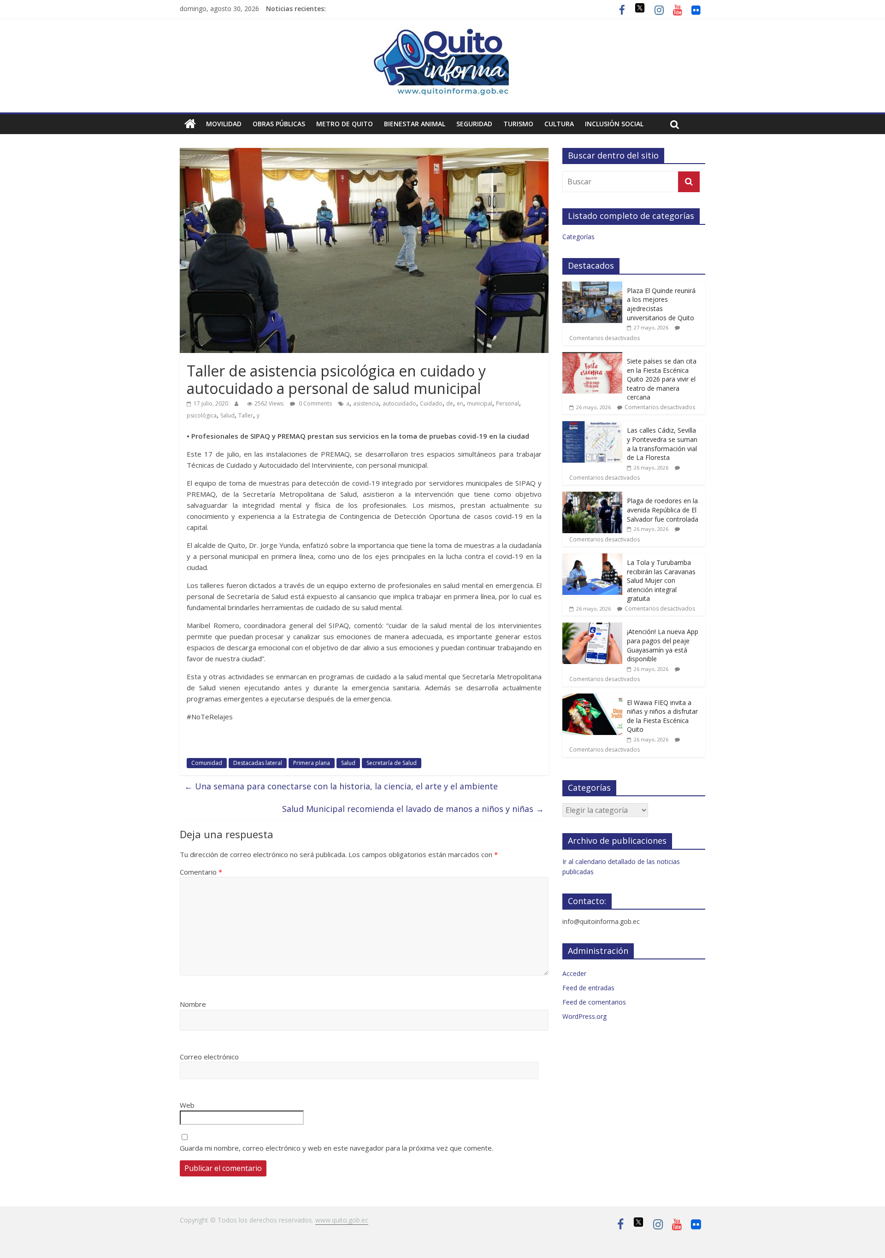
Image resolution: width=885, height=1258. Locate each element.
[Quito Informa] (442, 33)
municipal (479, 403)
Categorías (578, 236)
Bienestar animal (414, 123)
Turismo (518, 123)
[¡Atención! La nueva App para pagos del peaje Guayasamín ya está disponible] (592, 627)
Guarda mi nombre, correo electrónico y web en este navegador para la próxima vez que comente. (336, 1147)
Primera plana (311, 763)
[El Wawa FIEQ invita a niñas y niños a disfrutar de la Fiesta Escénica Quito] (592, 698)
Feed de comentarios (594, 1002)
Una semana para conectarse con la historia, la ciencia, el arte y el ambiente (341, 786)
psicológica (202, 415)
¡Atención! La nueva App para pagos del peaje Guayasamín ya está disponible (662, 645)
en (460, 403)
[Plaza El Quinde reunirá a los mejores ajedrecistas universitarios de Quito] (592, 286)
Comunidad (206, 763)
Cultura (559, 123)
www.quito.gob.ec (341, 1220)
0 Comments (314, 403)
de (449, 403)
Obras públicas (279, 123)
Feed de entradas (588, 987)
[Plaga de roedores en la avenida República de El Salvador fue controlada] (592, 496)
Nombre (193, 1004)
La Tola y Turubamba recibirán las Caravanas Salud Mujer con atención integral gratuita (661, 580)
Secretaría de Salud (391, 763)
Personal (507, 403)
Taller (245, 415)
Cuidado (431, 403)
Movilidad (224, 123)
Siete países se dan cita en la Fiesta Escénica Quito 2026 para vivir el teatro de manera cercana (661, 379)
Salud (227, 415)
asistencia (366, 403)
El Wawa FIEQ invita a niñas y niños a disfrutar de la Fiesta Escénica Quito (662, 716)
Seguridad (474, 123)
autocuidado (399, 403)
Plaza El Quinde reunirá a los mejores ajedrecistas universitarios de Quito (661, 304)
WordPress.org (584, 1016)
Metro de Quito (344, 123)
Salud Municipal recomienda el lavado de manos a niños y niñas (413, 808)
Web (187, 1105)
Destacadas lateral (257, 763)
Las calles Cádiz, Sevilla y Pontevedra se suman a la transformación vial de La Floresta (662, 444)
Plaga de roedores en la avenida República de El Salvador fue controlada (662, 509)
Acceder (574, 973)
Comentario (201, 871)
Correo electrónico (209, 1056)
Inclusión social (614, 123)
